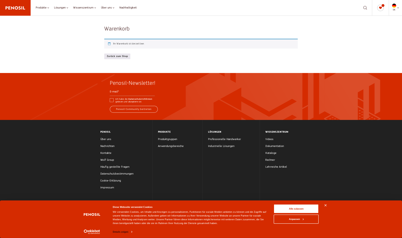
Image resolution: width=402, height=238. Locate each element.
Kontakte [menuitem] (105, 153)
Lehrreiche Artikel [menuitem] (276, 166)
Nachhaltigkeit (128, 7)
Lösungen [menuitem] (214, 132)
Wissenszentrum (83, 7)
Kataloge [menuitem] (270, 153)
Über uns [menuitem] (105, 139)
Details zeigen (120, 231)
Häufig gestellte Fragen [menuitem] (114, 166)
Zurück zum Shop (117, 56)
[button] (395, 8)
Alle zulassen (296, 208)
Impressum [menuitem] (107, 187)
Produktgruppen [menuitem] (167, 139)
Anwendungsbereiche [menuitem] (171, 146)
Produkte (41, 7)
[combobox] (363, 8)
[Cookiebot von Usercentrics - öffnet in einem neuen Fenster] (92, 232)
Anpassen (294, 219)
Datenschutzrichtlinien (140, 99)
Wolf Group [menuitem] (107, 160)
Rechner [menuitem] (270, 160)
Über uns (106, 7)
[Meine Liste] (380, 8)
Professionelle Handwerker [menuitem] (224, 139)
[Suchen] (365, 8)
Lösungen (60, 7)
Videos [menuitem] (269, 139)
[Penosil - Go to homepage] (15, 8)
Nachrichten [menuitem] (107, 146)
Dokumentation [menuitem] (274, 146)
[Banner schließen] (325, 205)
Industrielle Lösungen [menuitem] (221, 146)
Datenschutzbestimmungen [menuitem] (116, 173)
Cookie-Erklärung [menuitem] (110, 180)
